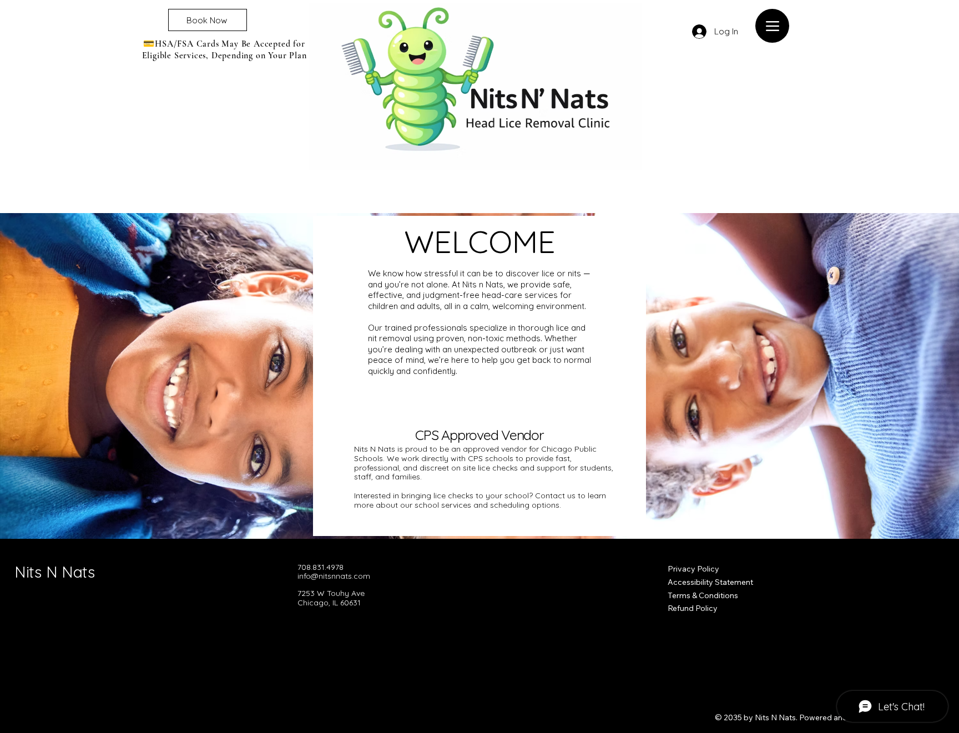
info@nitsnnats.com (333, 576)
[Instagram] (320, 627)
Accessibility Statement (710, 582)
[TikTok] (357, 627)
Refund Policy (693, 608)
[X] (339, 627)
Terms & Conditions (703, 595)
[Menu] (772, 26)
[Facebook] (302, 627)
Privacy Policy (693, 569)
